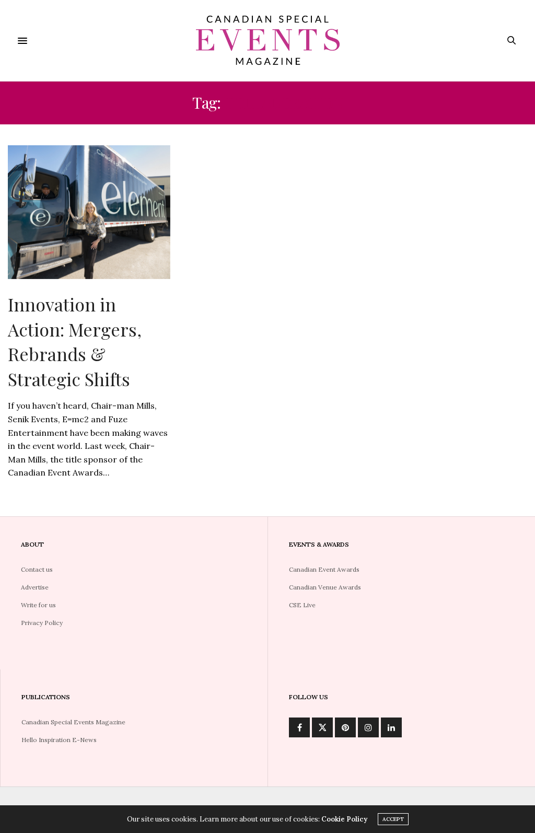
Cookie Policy (344, 819)
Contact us (37, 569)
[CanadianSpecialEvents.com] (267, 40)
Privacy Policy (42, 623)
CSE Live (302, 605)
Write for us (38, 605)
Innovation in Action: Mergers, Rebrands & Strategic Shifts (75, 341)
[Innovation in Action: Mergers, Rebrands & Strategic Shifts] (89, 212)
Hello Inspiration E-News (59, 740)
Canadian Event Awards (324, 569)
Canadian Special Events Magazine (73, 722)
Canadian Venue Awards (325, 587)
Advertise (35, 587)
